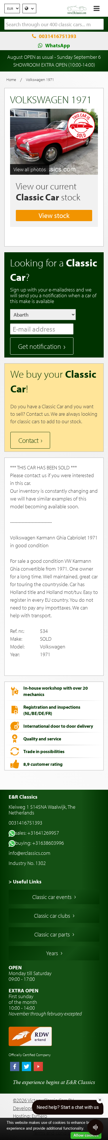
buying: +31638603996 (39, 843)
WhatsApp (57, 45)
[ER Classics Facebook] (14, 1067)
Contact (28, 440)
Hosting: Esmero (30, 1116)
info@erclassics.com (29, 853)
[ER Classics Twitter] (26, 1067)
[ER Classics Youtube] (38, 1067)
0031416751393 (57, 36)
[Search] (99, 24)
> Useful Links (25, 881)
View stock (54, 215)
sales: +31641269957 (37, 832)
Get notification (39, 346)
